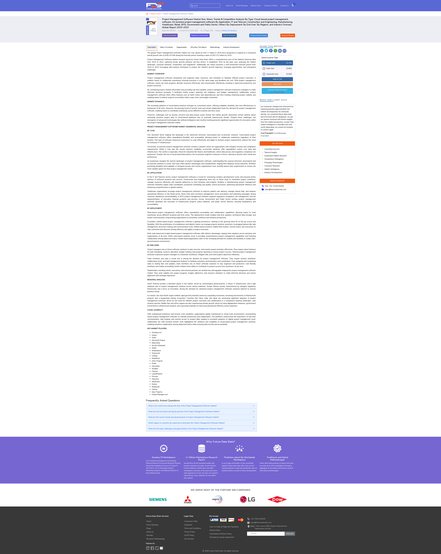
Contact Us (284, 5)
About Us (229, 5)
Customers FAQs (190, 521)
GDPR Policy (189, 535)
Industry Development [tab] (231, 47)
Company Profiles (270, 5)
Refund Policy (214, 530)
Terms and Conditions (192, 528)
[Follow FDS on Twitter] (157, 548)
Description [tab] (152, 47)
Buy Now (277, 84)
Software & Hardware (229, 30)
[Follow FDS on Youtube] (161, 548)
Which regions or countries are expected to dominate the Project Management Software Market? (186, 423)
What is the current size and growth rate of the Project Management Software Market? (182, 406)
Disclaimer (188, 525)
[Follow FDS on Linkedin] (147, 548)
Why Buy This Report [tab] (198, 47)
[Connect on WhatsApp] (275, 50)
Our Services (189, 539)
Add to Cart (277, 79)
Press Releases (242, 5)
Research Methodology (155, 539)
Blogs (148, 528)
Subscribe (290, 534)
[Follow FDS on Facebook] (152, 548)
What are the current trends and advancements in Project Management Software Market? (183, 417)
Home (148, 521)
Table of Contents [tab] (166, 47)
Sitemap (149, 535)
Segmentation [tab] (182, 47)
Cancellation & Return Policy (220, 534)
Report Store (256, 5)
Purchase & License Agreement (221, 537)
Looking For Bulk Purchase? (277, 91)
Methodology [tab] (215, 47)
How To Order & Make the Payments (224, 527)
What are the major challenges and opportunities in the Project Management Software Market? (185, 429)
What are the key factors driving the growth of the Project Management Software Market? (184, 411)
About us (149, 532)
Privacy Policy (189, 532)
